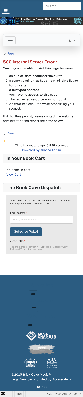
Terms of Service (28, 249)
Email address (18, 213)
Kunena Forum (51, 150)
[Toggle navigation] (10, 40)
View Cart (13, 174)
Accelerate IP (62, 379)
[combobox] (62, 6)
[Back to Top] (76, 390)
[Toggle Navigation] (6, 11)
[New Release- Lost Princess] (41, 21)
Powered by (31, 150)
